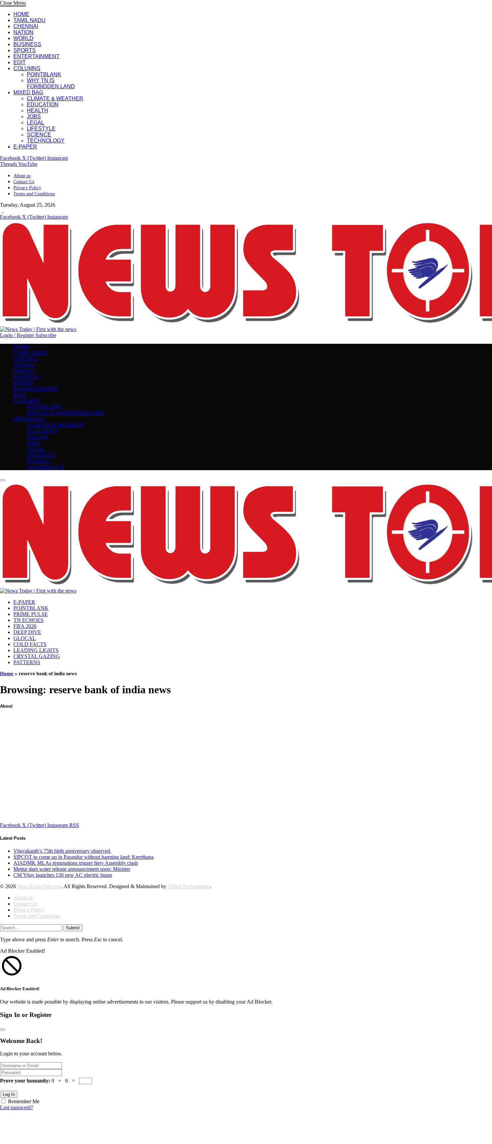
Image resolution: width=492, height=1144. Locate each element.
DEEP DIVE (27, 632)
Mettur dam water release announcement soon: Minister (71, 869)
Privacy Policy (27, 187)
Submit (73, 927)
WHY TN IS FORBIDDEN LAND (51, 83)
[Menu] (2, 212)
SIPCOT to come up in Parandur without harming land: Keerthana (83, 857)
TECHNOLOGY (46, 140)
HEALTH (37, 110)
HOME (21, 14)
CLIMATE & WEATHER (55, 98)
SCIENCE (39, 134)
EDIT (19, 62)
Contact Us (23, 181)
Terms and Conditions (34, 193)
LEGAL (35, 122)
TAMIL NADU (29, 20)
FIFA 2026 (24, 626)
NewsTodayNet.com (39, 886)
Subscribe (45, 335)
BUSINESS (27, 44)
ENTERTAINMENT (36, 56)
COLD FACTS (30, 644)
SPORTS (24, 50)
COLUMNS (26, 68)
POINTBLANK (44, 74)
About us (21, 175)
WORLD (23, 38)
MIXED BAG (28, 92)
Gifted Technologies (189, 886)
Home (6, 673)
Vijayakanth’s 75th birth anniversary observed (62, 851)
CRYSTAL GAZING (36, 656)
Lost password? (16, 1107)
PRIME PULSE (30, 614)
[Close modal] (2, 1030)
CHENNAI (25, 26)
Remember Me (23, 1101)
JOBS (34, 116)
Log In (9, 1094)
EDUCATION (43, 104)
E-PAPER (25, 146)
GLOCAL (24, 638)
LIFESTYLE (41, 128)
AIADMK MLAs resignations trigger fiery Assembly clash (75, 863)
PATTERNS (26, 662)
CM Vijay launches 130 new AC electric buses (62, 875)
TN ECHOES (28, 620)
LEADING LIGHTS (36, 650)
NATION (23, 32)
